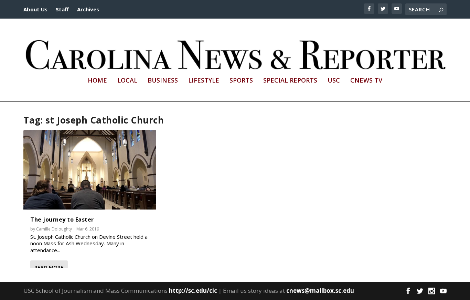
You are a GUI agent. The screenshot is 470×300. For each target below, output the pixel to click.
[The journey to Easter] (89, 170)
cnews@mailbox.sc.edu (320, 290)
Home (97, 80)
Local (127, 80)
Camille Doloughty (54, 229)
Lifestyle (203, 80)
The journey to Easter (62, 219)
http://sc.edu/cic (193, 290)
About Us (35, 9)
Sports (241, 80)
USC (334, 80)
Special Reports (290, 80)
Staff (62, 9)
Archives (88, 9)
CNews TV (366, 80)
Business (163, 80)
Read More (48, 267)
